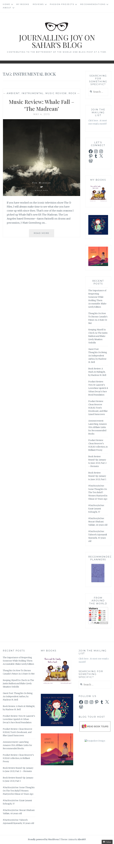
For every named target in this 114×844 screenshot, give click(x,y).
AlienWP (82, 839)
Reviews (38, 4)
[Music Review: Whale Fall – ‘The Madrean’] (41, 195)
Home (6, 4)
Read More (44, 234)
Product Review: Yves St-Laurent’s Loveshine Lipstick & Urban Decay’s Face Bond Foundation (98, 388)
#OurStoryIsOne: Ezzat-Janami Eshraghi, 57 (96, 508)
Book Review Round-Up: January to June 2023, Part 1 (97, 476)
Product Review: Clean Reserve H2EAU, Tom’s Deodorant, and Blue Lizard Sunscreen (98, 408)
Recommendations (93, 4)
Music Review (56, 93)
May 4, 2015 (41, 114)
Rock (72, 93)
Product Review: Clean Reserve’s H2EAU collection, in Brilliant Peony (18, 758)
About (7, 7)
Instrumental (33, 93)
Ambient (13, 93)
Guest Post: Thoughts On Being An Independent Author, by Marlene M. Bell (97, 355)
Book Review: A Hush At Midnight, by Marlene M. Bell (97, 371)
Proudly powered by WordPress (43, 839)
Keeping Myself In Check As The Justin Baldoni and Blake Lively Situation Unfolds (97, 336)
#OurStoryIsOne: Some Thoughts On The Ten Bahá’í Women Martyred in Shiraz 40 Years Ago (97, 492)
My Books (22, 4)
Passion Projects (62, 4)
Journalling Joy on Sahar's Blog (57, 41)
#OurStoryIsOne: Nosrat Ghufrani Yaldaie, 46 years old (97, 521)
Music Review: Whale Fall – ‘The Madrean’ (41, 105)
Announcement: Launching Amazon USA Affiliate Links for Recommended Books (97, 427)
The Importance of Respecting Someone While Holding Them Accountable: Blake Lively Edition (18, 660)
